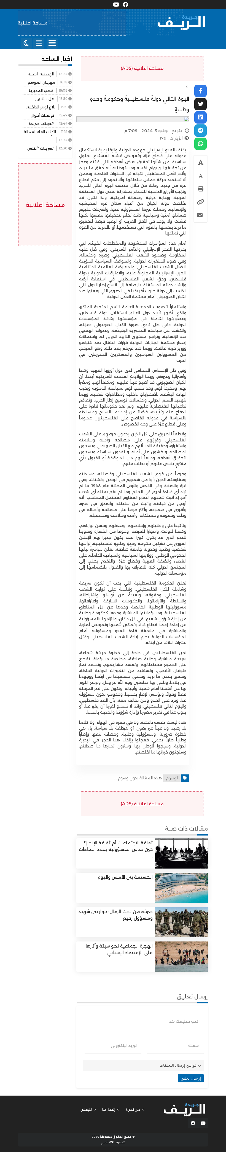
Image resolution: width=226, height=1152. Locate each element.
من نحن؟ (133, 1109)
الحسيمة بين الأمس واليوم (125, 877)
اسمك (194, 1045)
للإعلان (86, 1109)
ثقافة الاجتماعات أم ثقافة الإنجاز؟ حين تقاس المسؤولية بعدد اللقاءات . (116, 849)
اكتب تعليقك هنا (184, 1021)
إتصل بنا (108, 1109)
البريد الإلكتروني (124, 1045)
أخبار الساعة (56, 59)
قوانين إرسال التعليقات (178, 1065)
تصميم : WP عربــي (113, 1142)
